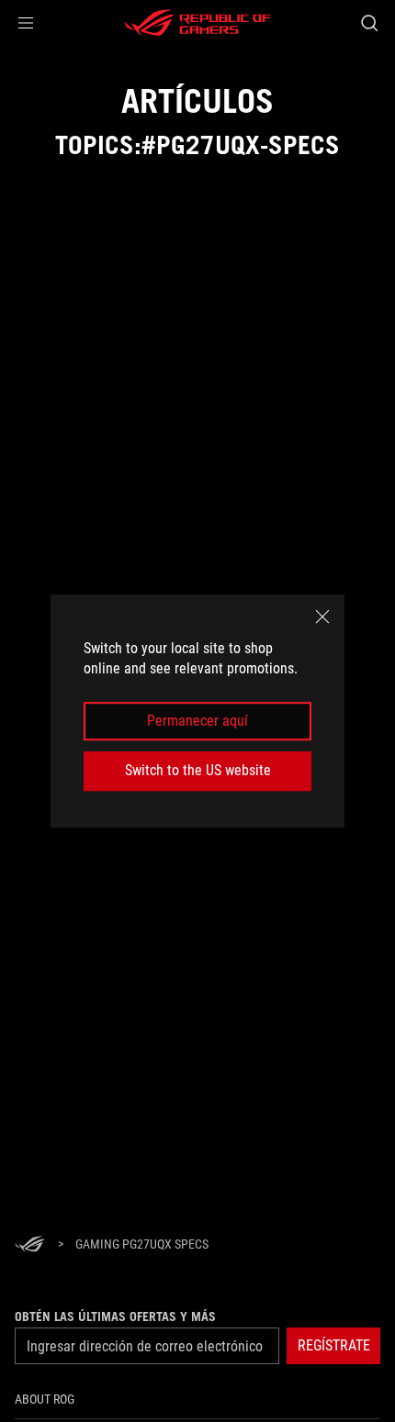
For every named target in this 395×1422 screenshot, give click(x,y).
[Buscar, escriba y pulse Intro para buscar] (368, 23)
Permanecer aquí (197, 720)
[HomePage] (29, 1245)
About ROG (44, 1399)
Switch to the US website (198, 770)
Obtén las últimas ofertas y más (115, 1316)
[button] (26, 23)
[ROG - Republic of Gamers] (197, 23)
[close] (322, 616)
